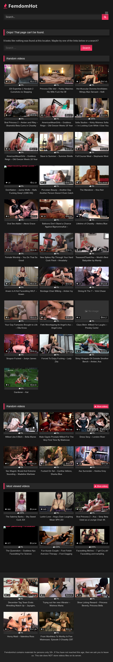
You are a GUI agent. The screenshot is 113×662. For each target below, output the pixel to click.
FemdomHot (22, 6)
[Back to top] (104, 653)
